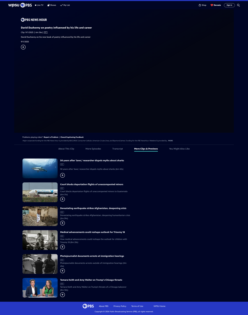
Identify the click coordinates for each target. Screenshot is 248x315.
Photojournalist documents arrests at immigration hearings (92, 256)
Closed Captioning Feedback (72, 137)
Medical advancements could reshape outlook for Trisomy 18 (92, 232)
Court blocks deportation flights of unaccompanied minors (91, 184)
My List (66, 5)
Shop (204, 5)
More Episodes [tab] (93, 148)
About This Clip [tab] (66, 148)
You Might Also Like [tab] (179, 148)
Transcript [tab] (117, 148)
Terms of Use (137, 306)
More (170, 141)
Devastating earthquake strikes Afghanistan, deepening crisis (93, 208)
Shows (53, 5)
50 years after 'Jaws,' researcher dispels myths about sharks (92, 160)
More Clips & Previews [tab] (146, 148)
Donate (217, 5)
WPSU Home (159, 306)
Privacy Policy (120, 306)
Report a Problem (51, 137)
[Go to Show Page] (127, 20)
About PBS (103, 306)
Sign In (229, 5)
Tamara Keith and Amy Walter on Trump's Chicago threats (91, 279)
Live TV (40, 5)
